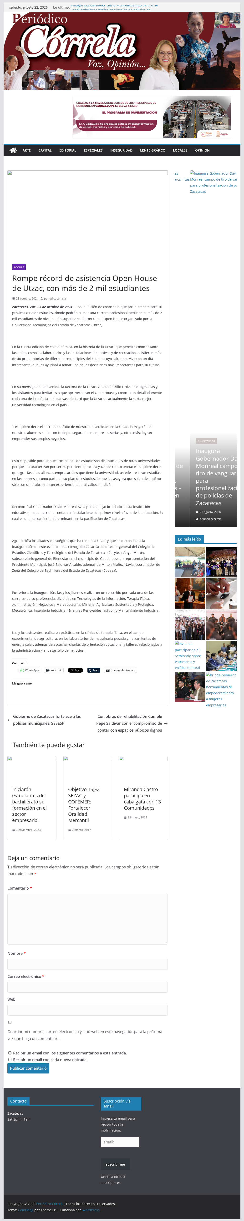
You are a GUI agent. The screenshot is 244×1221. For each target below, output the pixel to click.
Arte (27, 150)
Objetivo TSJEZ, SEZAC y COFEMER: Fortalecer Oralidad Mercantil (84, 804)
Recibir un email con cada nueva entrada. (50, 1059)
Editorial (67, 150)
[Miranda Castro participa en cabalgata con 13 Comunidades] (143, 759)
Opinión (202, 150)
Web (11, 999)
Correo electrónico (25, 976)
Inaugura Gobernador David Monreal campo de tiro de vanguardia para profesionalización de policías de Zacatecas (206, 477)
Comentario (19, 888)
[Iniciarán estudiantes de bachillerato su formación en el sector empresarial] (31, 759)
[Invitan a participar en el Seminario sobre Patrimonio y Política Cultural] (190, 656)
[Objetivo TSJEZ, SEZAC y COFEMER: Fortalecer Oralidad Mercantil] (87, 759)
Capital (45, 150)
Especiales (93, 150)
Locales (180, 150)
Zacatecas (15, 1113)
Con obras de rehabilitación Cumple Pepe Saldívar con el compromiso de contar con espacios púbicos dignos (129, 723)
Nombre (16, 953)
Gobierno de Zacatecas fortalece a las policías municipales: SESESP (47, 720)
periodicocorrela (55, 298)
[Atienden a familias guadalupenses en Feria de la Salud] (221, 593)
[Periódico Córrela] (13, 150)
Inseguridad (121, 150)
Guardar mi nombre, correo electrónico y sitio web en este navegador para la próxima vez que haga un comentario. (84, 1035)
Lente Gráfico (152, 150)
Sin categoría (191, 441)
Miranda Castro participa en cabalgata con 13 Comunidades (142, 798)
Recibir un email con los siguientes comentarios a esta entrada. (70, 1053)
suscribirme (115, 1164)
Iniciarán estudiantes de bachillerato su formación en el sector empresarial (29, 804)
